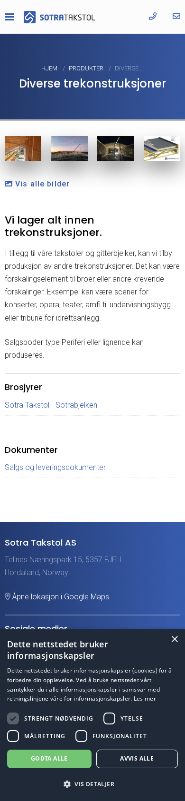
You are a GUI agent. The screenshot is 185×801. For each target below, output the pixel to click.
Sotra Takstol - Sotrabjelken (51, 405)
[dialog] (92, 715)
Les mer (145, 698)
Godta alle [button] (49, 758)
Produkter (87, 68)
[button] (92, 784)
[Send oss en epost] (176, 16)
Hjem (50, 68)
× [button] (174, 639)
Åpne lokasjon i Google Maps (59, 596)
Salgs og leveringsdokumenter (55, 467)
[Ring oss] (153, 16)
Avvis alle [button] (137, 758)
